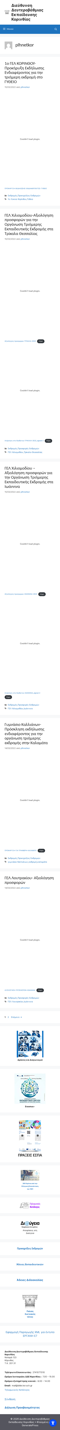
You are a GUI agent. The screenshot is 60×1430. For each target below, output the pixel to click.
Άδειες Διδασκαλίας (30, 1280)
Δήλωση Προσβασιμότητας (22, 1407)
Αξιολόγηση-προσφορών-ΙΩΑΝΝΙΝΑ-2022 (21, 594)
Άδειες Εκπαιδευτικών (30, 1264)
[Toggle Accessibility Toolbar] (53, 1423)
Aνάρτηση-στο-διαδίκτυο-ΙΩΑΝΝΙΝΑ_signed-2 (22, 693)
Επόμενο (16, 1017)
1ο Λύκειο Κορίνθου (17, 199)
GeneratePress (30, 1425)
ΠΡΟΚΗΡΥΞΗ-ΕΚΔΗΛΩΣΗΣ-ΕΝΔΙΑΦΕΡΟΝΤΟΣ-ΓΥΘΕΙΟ (26, 189)
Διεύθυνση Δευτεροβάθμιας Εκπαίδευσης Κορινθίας (27, 12)
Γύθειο (30, 199)
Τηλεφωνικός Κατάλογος (17, 1390)
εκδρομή (33, 862)
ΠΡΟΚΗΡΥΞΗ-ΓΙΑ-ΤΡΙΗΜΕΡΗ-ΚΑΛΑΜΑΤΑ (20, 851)
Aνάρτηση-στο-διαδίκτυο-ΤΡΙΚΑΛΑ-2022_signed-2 (24, 441)
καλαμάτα (42, 862)
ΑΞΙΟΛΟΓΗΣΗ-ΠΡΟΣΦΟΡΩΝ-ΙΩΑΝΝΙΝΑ (20, 990)
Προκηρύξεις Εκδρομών (29, 195)
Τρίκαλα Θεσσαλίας (33, 452)
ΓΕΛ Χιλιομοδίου (15, 452)
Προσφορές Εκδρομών (28, 448)
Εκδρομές (12, 195)
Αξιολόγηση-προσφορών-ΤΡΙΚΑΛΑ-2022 (20, 341)
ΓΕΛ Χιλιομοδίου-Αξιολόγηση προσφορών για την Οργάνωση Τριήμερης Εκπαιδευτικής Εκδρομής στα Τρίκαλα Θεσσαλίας (29, 225)
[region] (30, 1136)
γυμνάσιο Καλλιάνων (18, 862)
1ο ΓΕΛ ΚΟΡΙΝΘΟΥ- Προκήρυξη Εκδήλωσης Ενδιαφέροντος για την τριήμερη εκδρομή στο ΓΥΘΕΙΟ (24, 73)
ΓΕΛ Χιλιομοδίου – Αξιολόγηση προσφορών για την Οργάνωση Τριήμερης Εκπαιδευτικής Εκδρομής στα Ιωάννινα (29, 477)
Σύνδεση (10, 1399)
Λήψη (41, 341)
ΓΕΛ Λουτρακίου (15, 1001)
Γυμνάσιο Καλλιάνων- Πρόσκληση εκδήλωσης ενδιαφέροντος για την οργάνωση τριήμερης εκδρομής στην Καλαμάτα (26, 734)
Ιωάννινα (28, 708)
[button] (30, 1135)
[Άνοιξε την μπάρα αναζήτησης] (56, 29)
